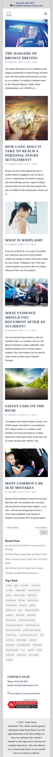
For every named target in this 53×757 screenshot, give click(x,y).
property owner (11, 635)
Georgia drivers (11, 605)
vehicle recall (21, 655)
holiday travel (10, 610)
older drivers (31, 615)
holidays (32, 605)
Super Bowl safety (12, 650)
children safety (20, 590)
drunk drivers (31, 595)
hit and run (23, 605)
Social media (37, 645)
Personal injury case (32, 625)
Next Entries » (41, 527)
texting (39, 650)
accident (9, 585)
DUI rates (21, 600)
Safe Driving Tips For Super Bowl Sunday (24, 568)
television (31, 650)
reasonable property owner (28, 635)
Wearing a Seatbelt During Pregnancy (22, 573)
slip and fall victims (23, 645)
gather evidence (33, 600)
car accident (25, 585)
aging (16, 585)
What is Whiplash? (24, 240)
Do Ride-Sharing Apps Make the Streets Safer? (26, 554)
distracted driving (34, 590)
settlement (33, 640)
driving (8, 595)
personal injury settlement (31, 630)
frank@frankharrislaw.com (26, 685)
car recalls (9, 590)
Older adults (20, 615)
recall (42, 635)
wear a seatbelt (33, 655)
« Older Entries (12, 527)
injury (20, 610)
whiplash (9, 660)
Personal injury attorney (27, 620)
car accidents (36, 585)
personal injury (11, 620)
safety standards (21, 640)
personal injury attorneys (14, 625)
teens (23, 650)
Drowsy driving (19, 595)
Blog (35, 62)
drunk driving (10, 600)
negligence (9, 615)
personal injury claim (13, 630)
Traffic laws (10, 655)
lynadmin (12, 62)
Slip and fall (10, 645)
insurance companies (32, 610)
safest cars (9, 640)
